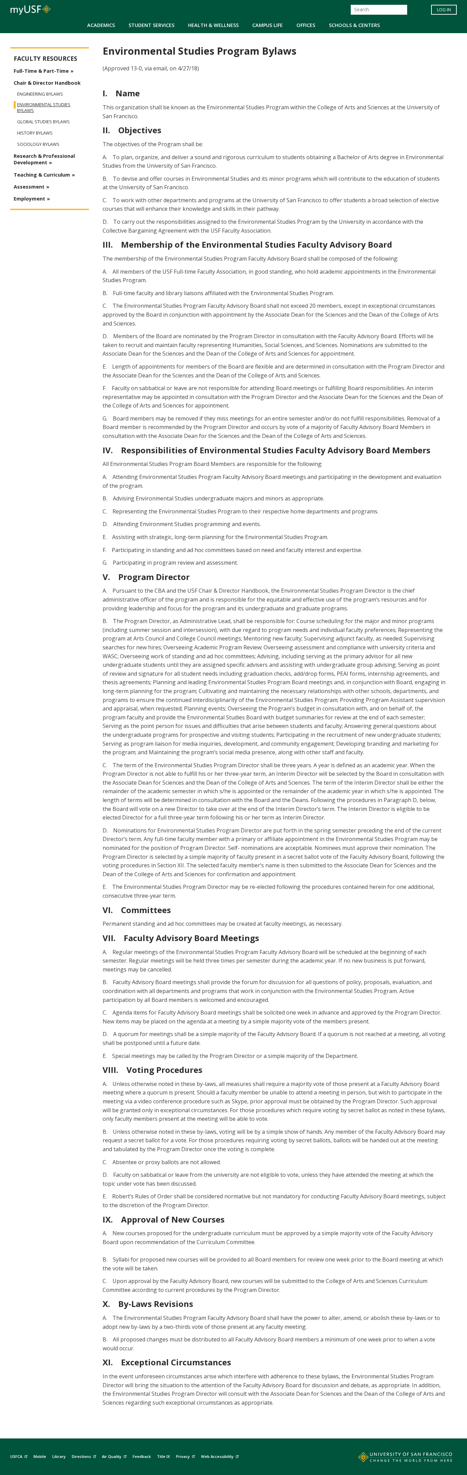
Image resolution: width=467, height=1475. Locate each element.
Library (59, 1456)
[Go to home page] (397, 1458)
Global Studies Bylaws (43, 122)
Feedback (142, 1456)
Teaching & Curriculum (42, 174)
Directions (81, 1456)
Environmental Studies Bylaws (43, 107)
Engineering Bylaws (40, 94)
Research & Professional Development (44, 159)
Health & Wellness (213, 25)
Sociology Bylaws (38, 144)
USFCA (16, 1456)
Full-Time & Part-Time (41, 71)
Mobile (40, 1456)
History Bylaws (35, 133)
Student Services (151, 25)
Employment (29, 198)
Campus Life (267, 25)
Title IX (163, 1456)
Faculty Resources (45, 58)
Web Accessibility (217, 1456)
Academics (101, 25)
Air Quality (111, 1456)
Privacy (183, 1456)
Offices (305, 25)
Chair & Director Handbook (47, 83)
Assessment (29, 186)
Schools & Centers (354, 25)
